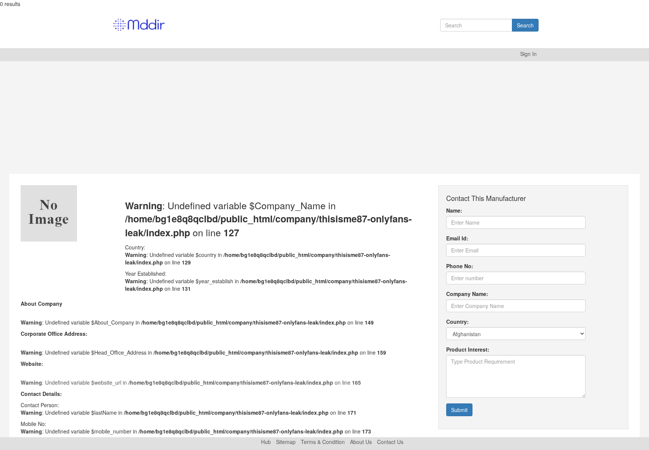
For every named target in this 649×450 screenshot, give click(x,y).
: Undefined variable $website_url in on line (191, 382)
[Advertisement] (324, 117)
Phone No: (459, 266)
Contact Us (390, 441)
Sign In (528, 53)
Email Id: (457, 238)
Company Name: (467, 293)
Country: (457, 321)
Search (525, 25)
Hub (266, 441)
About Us (361, 441)
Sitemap (286, 441)
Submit (459, 410)
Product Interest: (467, 349)
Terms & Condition (323, 441)
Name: (454, 210)
